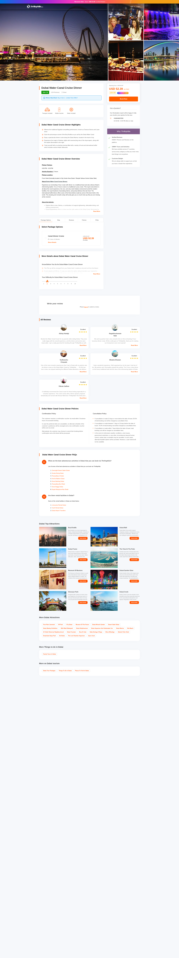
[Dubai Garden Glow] (104, 579)
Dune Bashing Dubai (58, 481)
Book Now (123, 99)
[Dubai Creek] (104, 601)
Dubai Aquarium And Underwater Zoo (102, 628)
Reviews (71, 220)
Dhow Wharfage (109, 632)
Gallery (175, 12)
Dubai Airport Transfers (59, 510)
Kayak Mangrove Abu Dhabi (60, 489)
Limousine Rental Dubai (59, 505)
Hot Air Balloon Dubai (58, 478)
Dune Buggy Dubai (57, 486)
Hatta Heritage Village (96, 632)
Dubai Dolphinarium (82, 628)
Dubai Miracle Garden (98, 624)
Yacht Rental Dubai (57, 508)
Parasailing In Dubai (58, 476)
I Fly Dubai (69, 624)
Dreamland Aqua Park (49, 635)
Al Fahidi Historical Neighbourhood (53, 632)
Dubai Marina (120, 628)
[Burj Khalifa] (52, 536)
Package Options (46, 219)
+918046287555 (118, 118)
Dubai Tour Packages (49, 670)
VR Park (60, 624)
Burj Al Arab (82, 632)
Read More (96, 211)
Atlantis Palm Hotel (123, 632)
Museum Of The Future (82, 624)
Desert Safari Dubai (113, 624)
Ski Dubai (62, 635)
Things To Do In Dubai (65, 670)
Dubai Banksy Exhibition (50, 628)
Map (58, 220)
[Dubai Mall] (104, 536)
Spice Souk (91, 635)
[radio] (71, 238)
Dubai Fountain (71, 632)
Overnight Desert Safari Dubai (61, 470)
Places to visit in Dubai (82, 670)
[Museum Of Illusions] (52, 579)
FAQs (97, 220)
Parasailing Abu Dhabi (58, 484)
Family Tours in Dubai (49, 654)
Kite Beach (130, 628)
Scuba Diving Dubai (57, 473)
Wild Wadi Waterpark (67, 628)
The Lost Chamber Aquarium (76, 635)
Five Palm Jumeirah (49, 624)
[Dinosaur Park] (52, 601)
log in (86, 307)
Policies (84, 220)
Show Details (52, 242)
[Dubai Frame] (52, 558)
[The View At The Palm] (104, 558)
